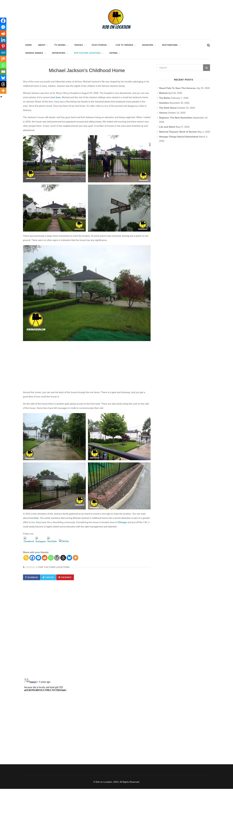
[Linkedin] (3, 40)
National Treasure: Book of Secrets (178, 131)
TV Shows (60, 45)
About (41, 45)
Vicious (163, 112)
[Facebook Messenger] (38, 558)
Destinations (170, 45)
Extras (114, 53)
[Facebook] (29, 542)
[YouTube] (52, 542)
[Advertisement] (87, 367)
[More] (75, 558)
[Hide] (1, 97)
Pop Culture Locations (87, 53)
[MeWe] (3, 52)
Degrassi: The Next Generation (175, 117)
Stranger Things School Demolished (178, 136)
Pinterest (66, 577)
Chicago (122, 522)
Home (28, 45)
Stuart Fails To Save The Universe (177, 88)
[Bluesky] (69, 558)
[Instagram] (41, 542)
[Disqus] (87, 629)
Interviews (58, 53)
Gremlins (164, 103)
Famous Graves (34, 53)
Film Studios (99, 45)
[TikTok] (64, 544)
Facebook (32, 577)
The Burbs (164, 98)
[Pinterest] (3, 46)
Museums (147, 45)
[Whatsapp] (51, 558)
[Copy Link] (26, 558)
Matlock (163, 93)
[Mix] (3, 59)
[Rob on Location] (116, 34)
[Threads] (63, 558)
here (58, 97)
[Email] (3, 71)
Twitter (49, 577)
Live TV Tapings (124, 45)
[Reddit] (44, 558)
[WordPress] (57, 558)
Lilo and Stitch (167, 127)
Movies (78, 45)
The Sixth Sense (168, 107)
